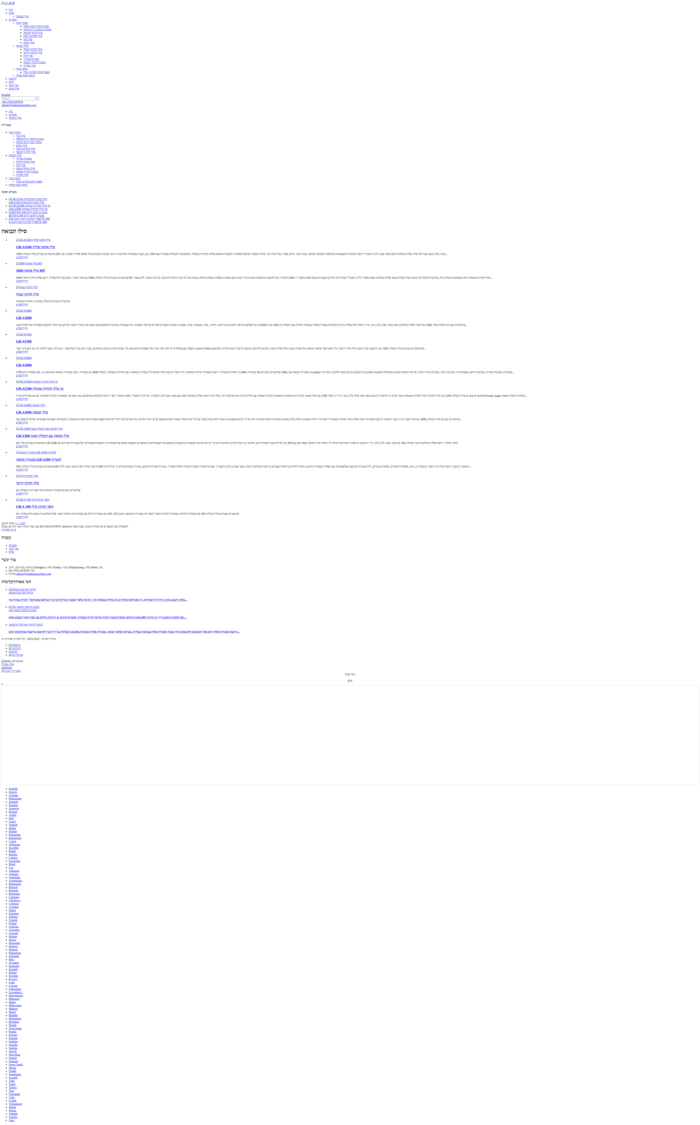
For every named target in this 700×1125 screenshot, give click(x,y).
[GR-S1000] (24, 310)
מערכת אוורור (31, 59)
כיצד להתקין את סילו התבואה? (26, 624)
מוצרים (13, 19)
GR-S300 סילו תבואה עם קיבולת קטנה (42, 436)
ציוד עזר (27, 39)
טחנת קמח (22, 22)
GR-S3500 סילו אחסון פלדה (35, 247)
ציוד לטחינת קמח (32, 36)
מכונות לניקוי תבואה (34, 62)
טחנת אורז (22, 68)
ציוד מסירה (29, 65)
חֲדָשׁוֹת (12, 78)
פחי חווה (28, 55)
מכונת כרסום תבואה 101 (22, 610)
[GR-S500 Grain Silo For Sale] (36, 452)
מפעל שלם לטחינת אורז (36, 72)
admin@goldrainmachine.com (18, 105)
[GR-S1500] (24, 334)
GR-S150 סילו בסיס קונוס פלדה (26, 202)
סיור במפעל (22, 16)
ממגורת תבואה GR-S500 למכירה (38, 459)
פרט (18, 257)
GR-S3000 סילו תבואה (32, 412)
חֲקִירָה (24, 257)
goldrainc (6, 667)
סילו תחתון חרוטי (32, 52)
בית (11, 9)
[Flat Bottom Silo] (27, 287)
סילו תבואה (22, 45)
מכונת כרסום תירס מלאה (37, 29)
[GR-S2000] (24, 357)
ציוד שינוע (28, 42)
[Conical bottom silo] (27, 476)
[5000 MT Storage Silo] (29, 263)
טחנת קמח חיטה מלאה (36, 26)
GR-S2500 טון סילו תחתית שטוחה (28, 208)
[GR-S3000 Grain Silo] (30, 405)
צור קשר (13, 85)
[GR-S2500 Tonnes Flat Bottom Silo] (37, 381)
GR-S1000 (24, 318)
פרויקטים (14, 88)
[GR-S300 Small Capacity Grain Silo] (39, 428)
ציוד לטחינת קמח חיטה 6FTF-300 (28, 222)
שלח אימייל (7, 664)
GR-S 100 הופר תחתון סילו (35, 507)
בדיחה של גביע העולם (21, 592)
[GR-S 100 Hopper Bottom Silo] (32, 499)
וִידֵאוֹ (11, 82)
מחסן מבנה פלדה (25, 75)
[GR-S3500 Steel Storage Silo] (33, 239)
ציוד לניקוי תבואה (33, 32)
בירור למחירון (8, 529)
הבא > (22, 523)
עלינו (11, 13)
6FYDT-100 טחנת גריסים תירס (26, 215)
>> (16, 523)
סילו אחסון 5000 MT (30, 270)
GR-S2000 (24, 365)
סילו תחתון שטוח (32, 49)
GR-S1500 (24, 341)
